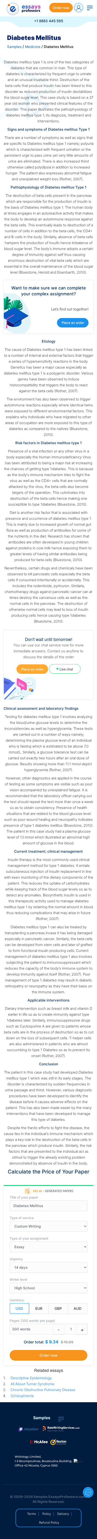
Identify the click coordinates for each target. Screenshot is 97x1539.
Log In (78, 7)
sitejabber (31, 1429)
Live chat (66, 669)
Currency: (17, 1300)
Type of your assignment (29, 1238)
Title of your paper (24, 1197)
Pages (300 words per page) (32, 1321)
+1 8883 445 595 (48, 21)
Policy (46, 1514)
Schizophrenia (22, 1395)
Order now (61, 8)
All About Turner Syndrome (32, 1384)
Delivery (63, 1514)
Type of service (22, 1218)
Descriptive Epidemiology (31, 1378)
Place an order (73, 323)
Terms (31, 1514)
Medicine (32, 46)
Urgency (16, 1259)
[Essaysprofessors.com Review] (61, 1429)
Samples (14, 46)
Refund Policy (49, 1522)
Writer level (18, 1279)
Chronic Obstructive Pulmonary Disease (43, 1390)
